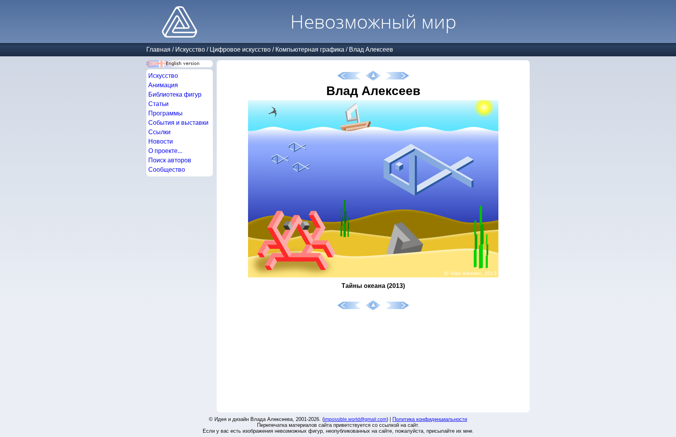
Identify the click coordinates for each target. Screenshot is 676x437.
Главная (158, 49)
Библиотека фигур (174, 94)
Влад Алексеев (371, 49)
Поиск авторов (169, 160)
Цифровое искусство (240, 49)
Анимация (163, 85)
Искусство (190, 49)
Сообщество (166, 169)
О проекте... (165, 150)
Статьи (158, 104)
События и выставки (178, 122)
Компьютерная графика (309, 49)
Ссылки (159, 132)
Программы (165, 113)
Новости (160, 141)
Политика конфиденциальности (429, 419)
